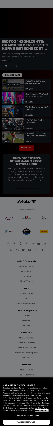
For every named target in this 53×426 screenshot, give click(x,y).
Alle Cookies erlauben (26, 422)
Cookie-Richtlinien (41, 410)
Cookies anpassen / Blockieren (26, 415)
